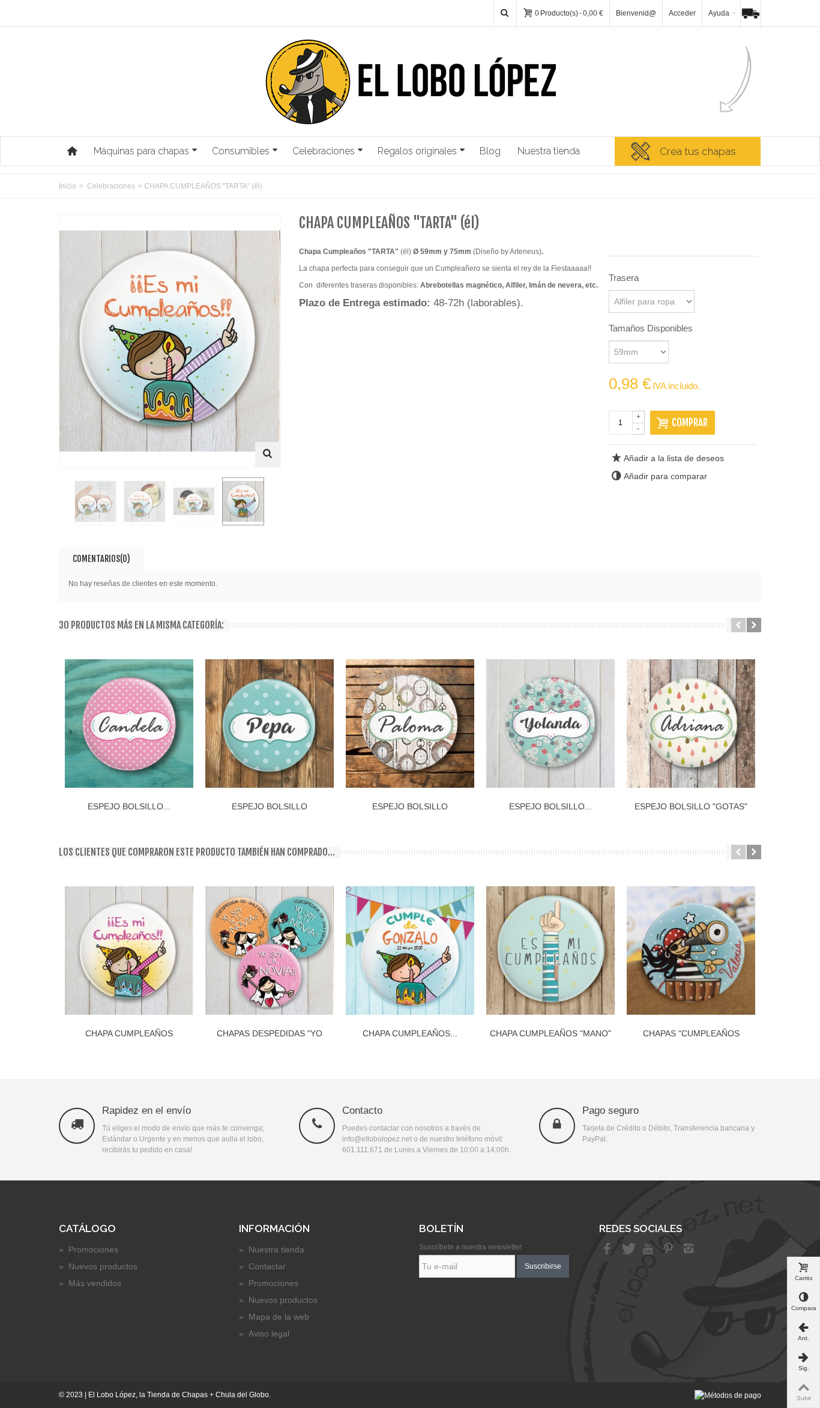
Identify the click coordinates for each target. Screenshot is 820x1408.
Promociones (88, 1249)
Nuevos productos (98, 1266)
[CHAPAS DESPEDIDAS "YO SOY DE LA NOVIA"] (269, 950)
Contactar (262, 1266)
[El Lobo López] (410, 81)
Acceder (682, 13)
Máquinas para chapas (141, 151)
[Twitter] (627, 1249)
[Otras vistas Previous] (65, 502)
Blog (490, 151)
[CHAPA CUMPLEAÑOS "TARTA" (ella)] (129, 950)
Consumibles (241, 151)
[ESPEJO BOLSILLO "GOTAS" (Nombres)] (691, 723)
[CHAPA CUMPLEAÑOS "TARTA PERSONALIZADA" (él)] (410, 950)
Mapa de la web (274, 1317)
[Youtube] (648, 1249)
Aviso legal (264, 1333)
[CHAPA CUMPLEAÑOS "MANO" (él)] (550, 950)
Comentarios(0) (101, 559)
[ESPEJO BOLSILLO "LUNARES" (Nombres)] (269, 723)
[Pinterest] (668, 1249)
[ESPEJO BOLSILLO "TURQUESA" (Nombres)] (550, 723)
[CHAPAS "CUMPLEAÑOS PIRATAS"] (691, 950)
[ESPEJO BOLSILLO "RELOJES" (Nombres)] (410, 723)
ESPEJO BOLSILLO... (129, 806)
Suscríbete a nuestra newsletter (470, 1247)
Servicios (754, 13)
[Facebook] (607, 1249)
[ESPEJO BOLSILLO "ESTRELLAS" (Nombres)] (129, 723)
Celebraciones (323, 151)
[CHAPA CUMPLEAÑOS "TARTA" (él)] (95, 501)
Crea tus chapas (698, 151)
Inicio (67, 186)
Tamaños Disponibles (652, 328)
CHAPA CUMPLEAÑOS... (410, 1033)
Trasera (625, 278)
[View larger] (267, 454)
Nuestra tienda (548, 151)
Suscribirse (543, 1266)
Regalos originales (417, 151)
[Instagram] (688, 1249)
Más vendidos (90, 1283)
